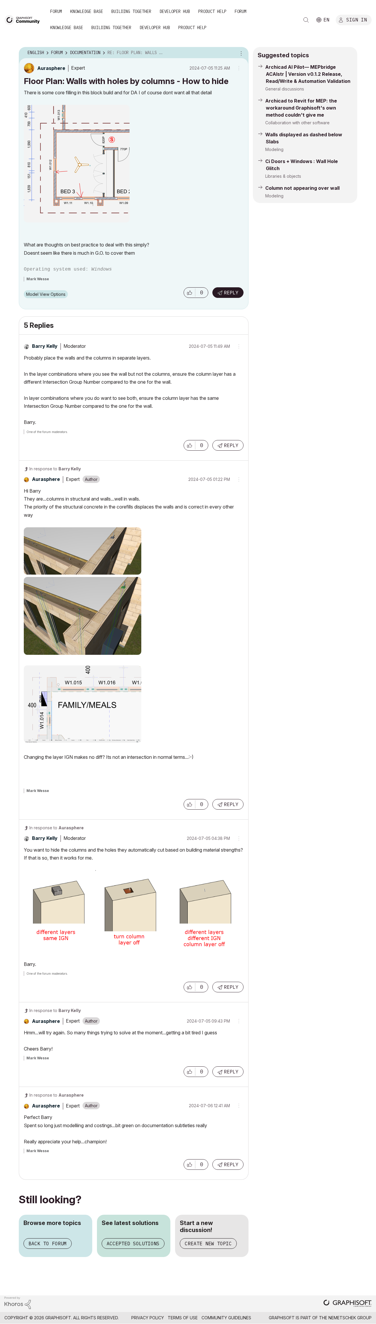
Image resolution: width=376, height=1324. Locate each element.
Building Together (131, 11)
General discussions (284, 88)
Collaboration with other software (297, 122)
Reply (231, 293)
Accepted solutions (133, 1243)
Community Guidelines (226, 1317)
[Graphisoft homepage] (347, 1304)
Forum (56, 11)
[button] (189, 293)
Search (306, 20)
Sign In (356, 20)
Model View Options (46, 294)
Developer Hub (175, 11)
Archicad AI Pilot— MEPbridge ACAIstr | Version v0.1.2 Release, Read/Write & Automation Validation (307, 74)
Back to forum (47, 1243)
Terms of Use (183, 1317)
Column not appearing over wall (302, 188)
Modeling (274, 149)
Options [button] (240, 53)
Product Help (212, 11)
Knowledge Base (86, 11)
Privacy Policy (147, 1317)
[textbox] (134, 181)
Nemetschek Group (350, 1317)
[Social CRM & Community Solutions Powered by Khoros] (17, 1302)
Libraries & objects (283, 176)
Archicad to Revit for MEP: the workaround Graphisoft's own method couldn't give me (301, 108)
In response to (55, 468)
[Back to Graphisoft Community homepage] (24, 19)
